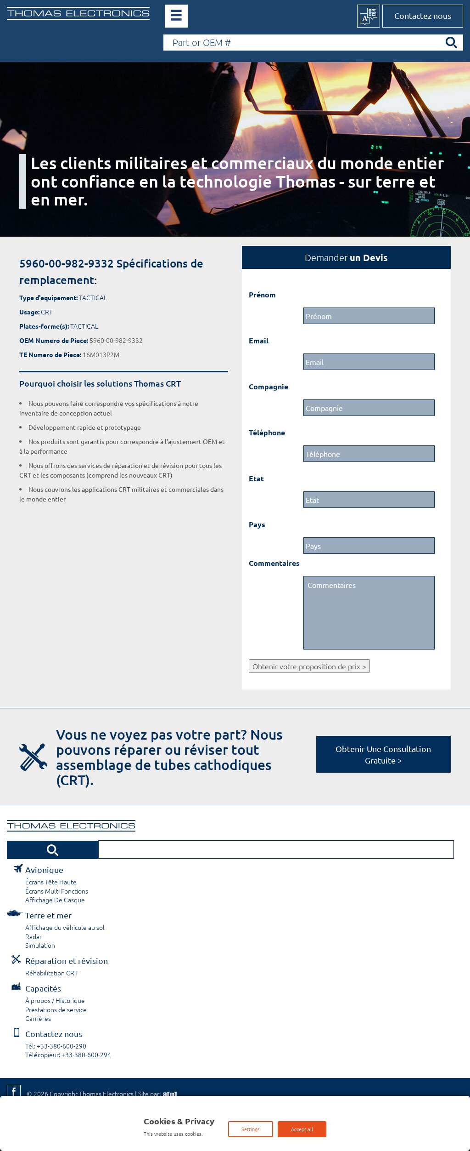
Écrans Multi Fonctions (56, 890)
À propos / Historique (55, 1000)
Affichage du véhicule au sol (65, 927)
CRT (47, 311)
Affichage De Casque (55, 899)
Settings (250, 1129)
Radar (33, 936)
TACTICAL (93, 297)
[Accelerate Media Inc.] (169, 1093)
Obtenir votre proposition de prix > (309, 666)
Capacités (43, 988)
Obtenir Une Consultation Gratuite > (383, 754)
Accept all (302, 1129)
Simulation (40, 945)
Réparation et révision (66, 960)
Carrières (38, 1018)
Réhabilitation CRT (51, 972)
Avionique (44, 869)
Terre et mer (48, 915)
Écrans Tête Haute (51, 881)
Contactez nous (422, 15)
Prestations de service (56, 1009)
